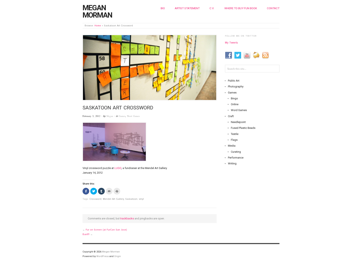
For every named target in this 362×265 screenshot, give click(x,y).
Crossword (95, 199)
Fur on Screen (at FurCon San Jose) (106, 230)
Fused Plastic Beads (243, 127)
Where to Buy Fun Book (240, 8)
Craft (231, 116)
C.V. (211, 8)
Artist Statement (187, 8)
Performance (235, 157)
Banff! (86, 234)
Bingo (234, 98)
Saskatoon (131, 199)
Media (231, 145)
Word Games (133, 116)
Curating (236, 151)
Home (97, 25)
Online (234, 104)
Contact (273, 8)
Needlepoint (238, 122)
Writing (232, 163)
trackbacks (127, 218)
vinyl (141, 199)
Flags (234, 139)
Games (122, 116)
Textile (234, 134)
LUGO (117, 168)
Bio (163, 8)
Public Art (233, 80)
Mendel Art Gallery (113, 199)
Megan (109, 116)
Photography (235, 86)
